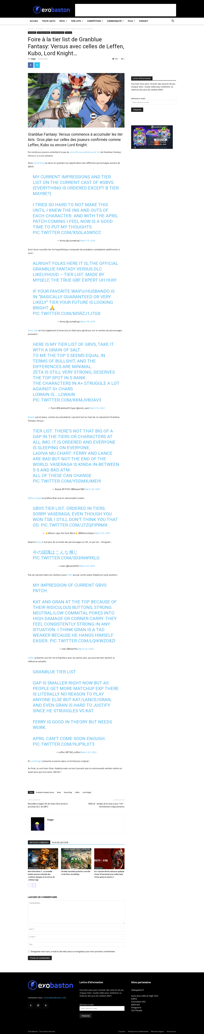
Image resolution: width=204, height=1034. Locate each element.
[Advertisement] (125, 10)
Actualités (40, 28)
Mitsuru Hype (34, 498)
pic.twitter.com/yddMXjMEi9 (67, 481)
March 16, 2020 (87, 321)
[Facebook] (30, 65)
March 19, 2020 (97, 408)
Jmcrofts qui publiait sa (85, 152)
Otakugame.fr (137, 990)
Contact (143, 21)
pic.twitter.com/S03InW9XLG (66, 557)
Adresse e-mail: (138, 98)
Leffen (31, 657)
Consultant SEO (138, 1001)
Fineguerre (136, 1007)
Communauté (114, 21)
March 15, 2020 (87, 240)
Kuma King (39, 163)
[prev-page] (29, 885)
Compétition (94, 21)
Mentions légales (157, 1031)
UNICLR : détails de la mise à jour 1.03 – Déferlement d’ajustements (106, 805)
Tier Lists (76, 21)
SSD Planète (136, 1010)
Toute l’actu (48, 21)
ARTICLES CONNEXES (39, 842)
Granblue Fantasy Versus (45, 792)
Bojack (31, 417)
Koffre (134, 998)
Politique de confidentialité (138, 1031)
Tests (62, 21)
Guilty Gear (99, 868)
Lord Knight (36, 761)
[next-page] (34, 885)
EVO (63, 868)
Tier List (68, 33)
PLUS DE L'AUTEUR (60, 842)
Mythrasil (135, 1004)
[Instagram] (38, 1005)
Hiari (70, 575)
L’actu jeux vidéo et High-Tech (144, 995)
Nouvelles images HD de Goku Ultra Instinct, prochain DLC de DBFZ (48, 805)
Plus (130, 21)
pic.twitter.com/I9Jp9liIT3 (64, 744)
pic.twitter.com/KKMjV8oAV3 (67, 400)
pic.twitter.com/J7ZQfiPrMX (74, 525)
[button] (172, 21)
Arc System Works (43, 33)
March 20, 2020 (92, 489)
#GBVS (106, 182)
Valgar (33, 59)
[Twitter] (37, 65)
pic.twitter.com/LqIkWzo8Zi (82, 640)
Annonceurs (171, 1031)
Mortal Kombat (34, 868)
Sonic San (33, 330)
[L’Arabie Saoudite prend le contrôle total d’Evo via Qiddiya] (76, 858)
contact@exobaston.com (54, 997)
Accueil (34, 21)
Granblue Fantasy (57, 33)
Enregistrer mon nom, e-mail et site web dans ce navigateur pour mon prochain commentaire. (73, 951)
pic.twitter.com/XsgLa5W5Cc (67, 232)
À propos (121, 1031)
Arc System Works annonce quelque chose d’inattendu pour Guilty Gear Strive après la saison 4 (109, 874)
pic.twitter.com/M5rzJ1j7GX (66, 313)
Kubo (38, 542)
